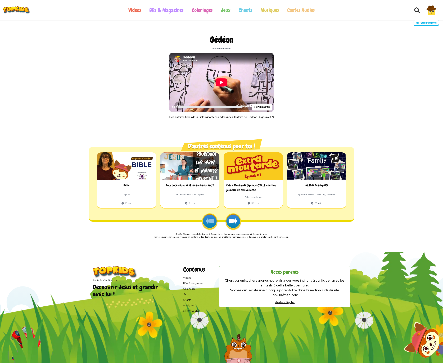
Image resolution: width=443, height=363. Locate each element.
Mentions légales (285, 302)
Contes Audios (301, 10)
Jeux (225, 10)
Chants (245, 10)
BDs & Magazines (166, 10)
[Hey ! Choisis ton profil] (431, 10)
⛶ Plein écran (262, 107)
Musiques (269, 10)
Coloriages (202, 10)
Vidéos (134, 10)
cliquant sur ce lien (279, 237)
